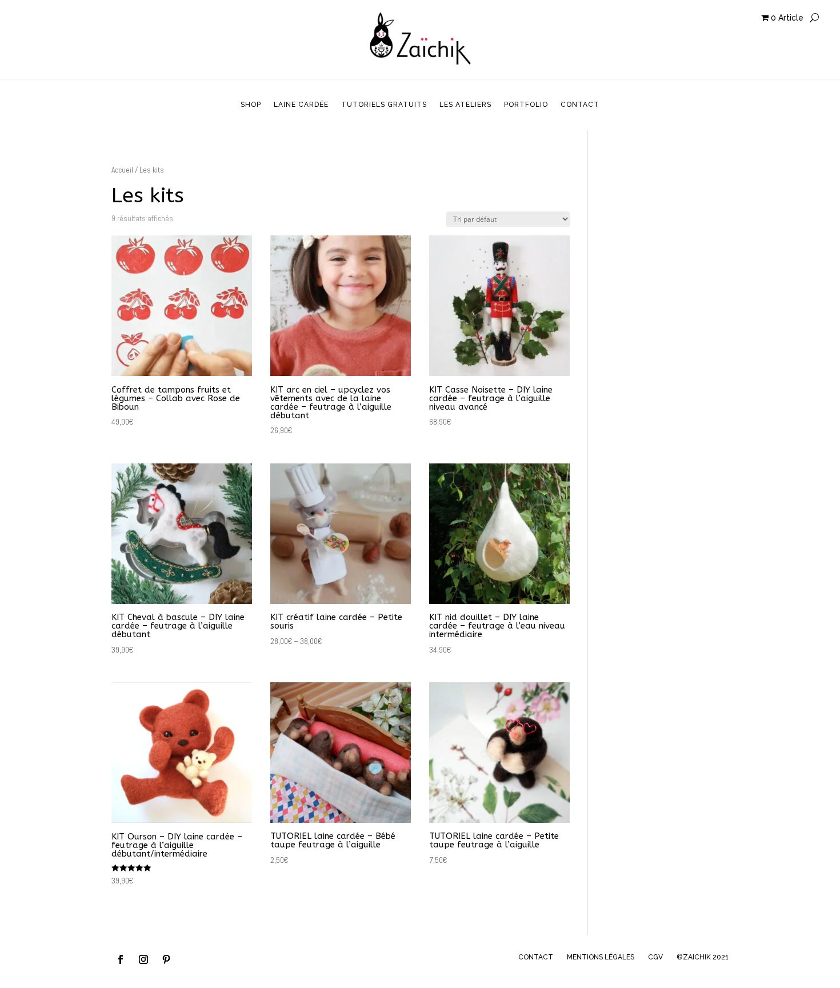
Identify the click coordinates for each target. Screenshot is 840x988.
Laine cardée (301, 105)
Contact (580, 105)
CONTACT (535, 957)
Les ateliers (465, 105)
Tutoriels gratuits (384, 105)
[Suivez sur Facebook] (120, 959)
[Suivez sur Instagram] (143, 959)
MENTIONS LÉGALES (600, 957)
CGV (655, 957)
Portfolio (526, 105)
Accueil (122, 170)
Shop (251, 105)
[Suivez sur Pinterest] (166, 959)
